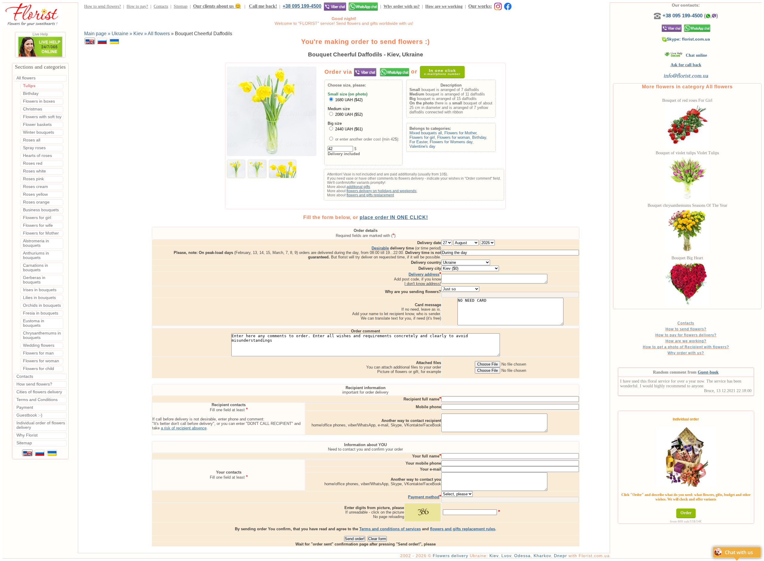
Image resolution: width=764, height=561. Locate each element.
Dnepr (560, 555)
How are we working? (686, 341)
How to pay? (137, 6)
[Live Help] (40, 56)
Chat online (694, 55)
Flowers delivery (450, 555)
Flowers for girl (422, 137)
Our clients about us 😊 (217, 6)
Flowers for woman (453, 137)
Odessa (522, 555)
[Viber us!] (335, 6)
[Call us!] (658, 16)
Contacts (161, 6)
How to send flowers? (102, 6)
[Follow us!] (508, 6)
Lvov (506, 555)
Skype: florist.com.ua (688, 39)
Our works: (480, 6)
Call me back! (263, 6)
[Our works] (497, 6)
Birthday (479, 137)
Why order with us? (401, 6)
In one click (442, 71)
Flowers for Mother (460, 133)
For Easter (418, 142)
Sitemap (180, 6)
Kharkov (542, 555)
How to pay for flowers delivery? (686, 335)
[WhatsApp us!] (363, 6)
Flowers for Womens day (451, 142)
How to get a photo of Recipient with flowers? (686, 347)
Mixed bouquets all (425, 133)
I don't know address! (422, 283)
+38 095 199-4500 (302, 6)
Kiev (493, 555)
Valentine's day (422, 146)
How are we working (444, 6)
